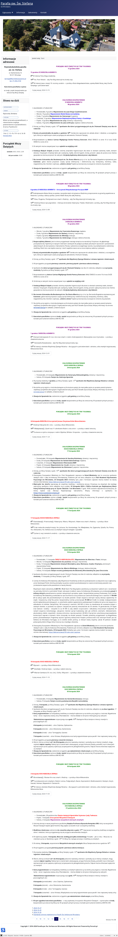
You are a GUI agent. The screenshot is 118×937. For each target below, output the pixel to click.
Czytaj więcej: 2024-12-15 (41, 90)
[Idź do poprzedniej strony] (34, 917)
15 (60, 919)
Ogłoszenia (6, 12)
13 (52, 919)
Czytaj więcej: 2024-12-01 (41, 353)
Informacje (20, 12)
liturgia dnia (7, 136)
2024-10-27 (37, 908)
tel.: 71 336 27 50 (15, 81)
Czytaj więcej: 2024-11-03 (41, 794)
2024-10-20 (37, 910)
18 (72, 919)
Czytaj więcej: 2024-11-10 (41, 677)
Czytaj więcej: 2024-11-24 (41, 437)
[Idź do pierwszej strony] (32, 917)
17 (68, 919)
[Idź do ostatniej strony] (77, 917)
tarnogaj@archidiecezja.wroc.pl (15, 79)
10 (40, 919)
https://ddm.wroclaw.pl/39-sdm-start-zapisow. (64, 482)
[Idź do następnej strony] (75, 917)
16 (64, 919)
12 (48, 919)
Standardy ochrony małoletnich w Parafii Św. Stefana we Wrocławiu (57, 915)
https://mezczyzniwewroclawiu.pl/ (47, 493)
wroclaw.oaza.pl (40, 308)
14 (56, 919)
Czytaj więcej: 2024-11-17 (41, 538)
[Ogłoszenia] (12, 12)
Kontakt (43, 12)
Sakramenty (32, 12)
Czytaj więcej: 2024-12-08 (41, 210)
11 (44, 919)
